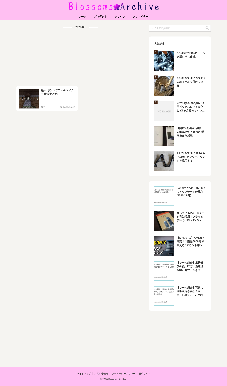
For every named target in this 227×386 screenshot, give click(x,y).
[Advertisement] (80, 58)
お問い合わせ (101, 373)
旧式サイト (144, 373)
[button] (207, 28)
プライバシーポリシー (123, 373)
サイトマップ (84, 373)
